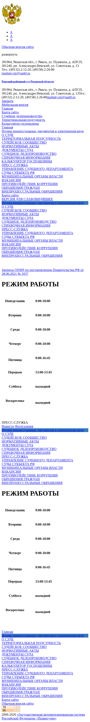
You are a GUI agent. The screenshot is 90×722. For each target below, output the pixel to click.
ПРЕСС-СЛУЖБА (15, 165)
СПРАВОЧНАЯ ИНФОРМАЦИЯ (26, 157)
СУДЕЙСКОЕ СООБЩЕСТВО (24, 142)
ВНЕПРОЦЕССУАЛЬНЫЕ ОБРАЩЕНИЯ (32, 191)
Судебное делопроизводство (22, 116)
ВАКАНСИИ (11, 180)
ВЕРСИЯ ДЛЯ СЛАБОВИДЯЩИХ (27, 199)
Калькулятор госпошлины (20, 123)
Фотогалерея (24, 426)
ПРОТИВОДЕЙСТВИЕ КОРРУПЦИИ (30, 184)
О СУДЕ (8, 135)
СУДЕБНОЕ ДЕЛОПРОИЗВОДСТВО (29, 154)
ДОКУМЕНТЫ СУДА (17, 150)
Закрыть (7, 101)
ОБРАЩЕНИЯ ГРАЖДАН (21, 188)
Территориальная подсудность (23, 120)
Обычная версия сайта (18, 47)
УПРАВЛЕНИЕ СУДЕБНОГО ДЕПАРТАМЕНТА (37, 169)
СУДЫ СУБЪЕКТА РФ (18, 172)
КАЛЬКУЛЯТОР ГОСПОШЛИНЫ (27, 161)
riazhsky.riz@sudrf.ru (16, 73)
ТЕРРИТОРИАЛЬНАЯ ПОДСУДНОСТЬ (31, 138)
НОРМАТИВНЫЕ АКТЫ (20, 146)
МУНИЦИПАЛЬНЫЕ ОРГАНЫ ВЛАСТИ (32, 176)
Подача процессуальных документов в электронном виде (43, 131)
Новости (8, 426)
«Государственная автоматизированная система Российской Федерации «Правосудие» (43, 716)
